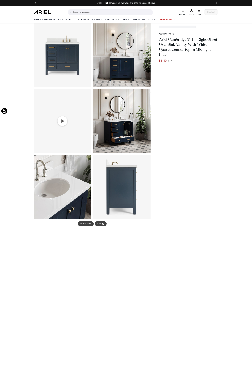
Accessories (111, 20)
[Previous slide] (35, 3)
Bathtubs (97, 20)
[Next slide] (216, 3)
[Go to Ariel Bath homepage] (42, 12)
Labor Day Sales (167, 20)
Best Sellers (139, 20)
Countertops (64, 20)
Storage (82, 20)
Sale (150, 20)
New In (126, 20)
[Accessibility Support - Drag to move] (4, 111)
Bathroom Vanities (43, 20)
